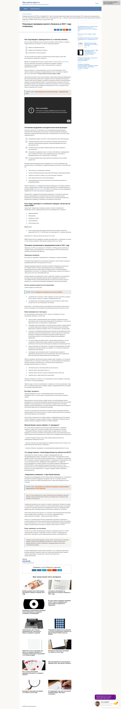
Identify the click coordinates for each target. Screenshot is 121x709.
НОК (81, 18)
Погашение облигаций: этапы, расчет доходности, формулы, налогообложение (88, 59)
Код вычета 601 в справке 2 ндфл (87, 34)
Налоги (25, 8)
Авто (79, 31)
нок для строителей (26, 14)
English (97, 3)
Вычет (85, 47)
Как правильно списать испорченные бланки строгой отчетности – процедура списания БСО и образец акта (88, 28)
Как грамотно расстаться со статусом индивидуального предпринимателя (88, 38)
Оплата (86, 55)
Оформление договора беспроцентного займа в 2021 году (90, 44)
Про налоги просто (31, 2)
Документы (80, 35)
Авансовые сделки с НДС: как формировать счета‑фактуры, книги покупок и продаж (91, 52)
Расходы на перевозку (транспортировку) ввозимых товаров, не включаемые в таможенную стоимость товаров (88, 66)
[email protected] (64, 61)
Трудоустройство (35, 8)
